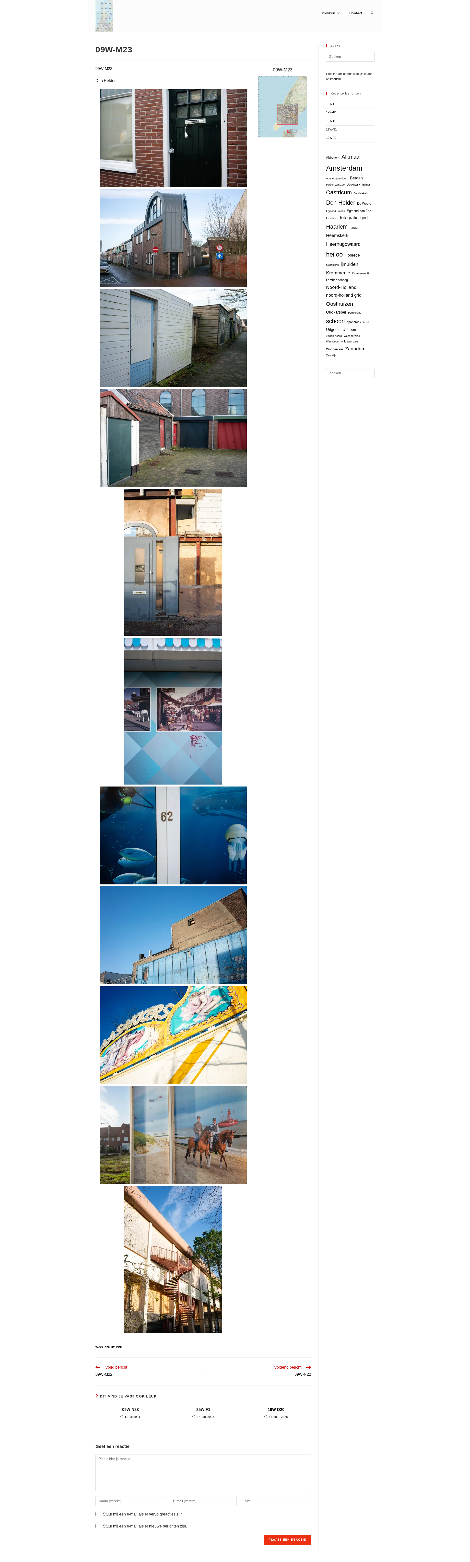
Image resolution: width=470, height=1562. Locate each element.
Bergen (356, 178)
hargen (354, 227)
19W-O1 (331, 104)
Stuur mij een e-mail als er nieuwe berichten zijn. (145, 1526)
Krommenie (338, 272)
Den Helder (113, 1347)
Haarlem (337, 226)
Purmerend (354, 312)
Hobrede (352, 255)
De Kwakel (360, 193)
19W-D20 (276, 1410)
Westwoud (332, 341)
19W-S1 (331, 129)
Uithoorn (349, 330)
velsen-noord (334, 335)
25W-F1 (203, 1410)
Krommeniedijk (361, 273)
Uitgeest (333, 330)
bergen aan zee (335, 184)
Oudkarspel (336, 312)
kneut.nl (335, 79)
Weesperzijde (352, 335)
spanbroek (354, 322)
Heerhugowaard (343, 244)
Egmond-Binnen (335, 211)
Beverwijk (353, 184)
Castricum (339, 192)
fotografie (349, 217)
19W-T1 (331, 138)
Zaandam (355, 348)
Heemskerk (337, 235)
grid (364, 217)
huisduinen (332, 264)
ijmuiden (349, 264)
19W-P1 (331, 112)
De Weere (364, 203)
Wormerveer (334, 349)
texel (366, 322)
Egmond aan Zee (359, 211)
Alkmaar (351, 157)
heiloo (334, 254)
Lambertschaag (337, 280)
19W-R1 (331, 121)
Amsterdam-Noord (337, 178)
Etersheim (332, 218)
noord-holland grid (344, 295)
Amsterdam (344, 168)
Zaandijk (331, 355)
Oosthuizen (339, 304)
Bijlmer (366, 184)
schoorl (335, 321)
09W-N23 (130, 1410)
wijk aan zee (349, 341)
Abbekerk (333, 157)
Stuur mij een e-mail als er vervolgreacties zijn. (143, 1514)
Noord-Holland (341, 287)
